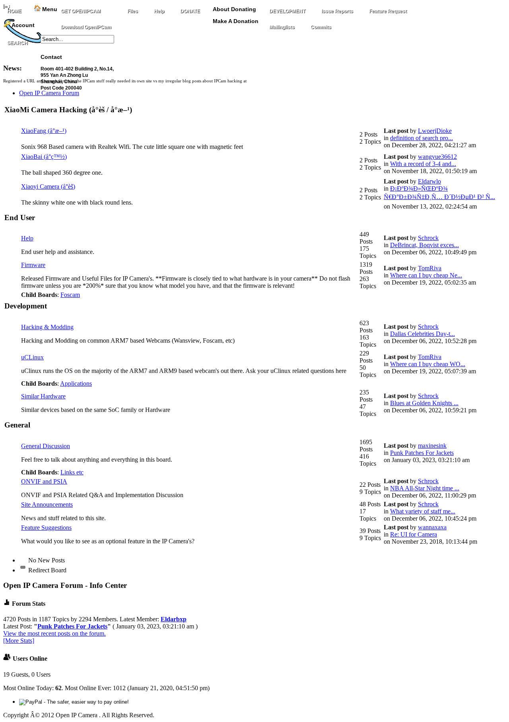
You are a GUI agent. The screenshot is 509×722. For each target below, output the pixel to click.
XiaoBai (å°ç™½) (44, 156)
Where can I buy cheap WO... (427, 364)
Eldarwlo (429, 181)
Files (132, 11)
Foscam (70, 294)
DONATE (190, 11)
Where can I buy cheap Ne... (426, 275)
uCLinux (32, 357)
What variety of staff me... (422, 511)
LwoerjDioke (435, 130)
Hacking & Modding (47, 327)
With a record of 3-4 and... (423, 163)
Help (159, 11)
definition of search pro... (421, 138)
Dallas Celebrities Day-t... (422, 333)
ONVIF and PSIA (44, 481)
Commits (321, 27)
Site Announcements (47, 504)
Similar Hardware (43, 396)
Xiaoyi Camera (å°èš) (48, 186)
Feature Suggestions (46, 527)
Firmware (33, 264)
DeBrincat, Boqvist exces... (424, 245)
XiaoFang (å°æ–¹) (43, 130)
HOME (14, 11)
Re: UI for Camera (413, 534)
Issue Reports (337, 11)
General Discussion (45, 446)
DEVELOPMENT (287, 11)
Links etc (72, 472)
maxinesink (432, 445)
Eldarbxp (174, 619)
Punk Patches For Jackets (422, 452)
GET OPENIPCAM (81, 11)
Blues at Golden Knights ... (424, 403)
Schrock (428, 237)
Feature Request (388, 11)
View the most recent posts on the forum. (54, 633)
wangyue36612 (437, 156)
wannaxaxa (432, 527)
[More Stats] (18, 640)
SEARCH (17, 43)
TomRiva (429, 268)
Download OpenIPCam (86, 27)
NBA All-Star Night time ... (424, 488)
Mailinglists (282, 27)
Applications (76, 383)
